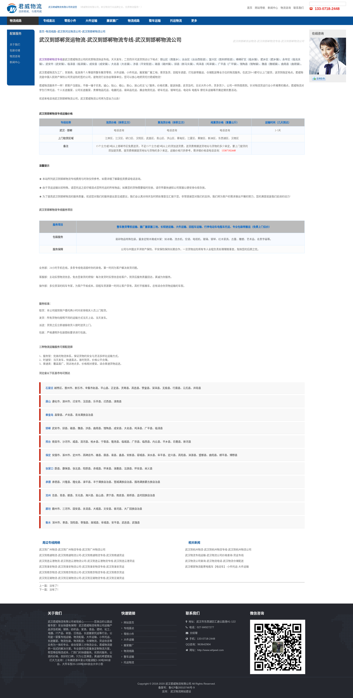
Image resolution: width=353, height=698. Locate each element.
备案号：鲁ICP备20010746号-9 (176, 687)
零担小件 (70, 20)
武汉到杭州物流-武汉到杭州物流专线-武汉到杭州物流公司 (218, 549)
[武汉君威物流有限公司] (25, 8)
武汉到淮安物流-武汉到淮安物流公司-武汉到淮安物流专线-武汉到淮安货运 (81, 566)
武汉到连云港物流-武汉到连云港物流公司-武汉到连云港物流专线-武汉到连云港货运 (87, 560)
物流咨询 (286, 7)
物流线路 (134, 20)
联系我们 (298, 7)
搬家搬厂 (112, 20)
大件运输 (91, 20)
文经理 (193, 632)
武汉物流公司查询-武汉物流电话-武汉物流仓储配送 (214, 560)
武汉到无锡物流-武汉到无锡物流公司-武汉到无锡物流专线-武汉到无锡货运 (81, 578)
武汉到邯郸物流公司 (93, 31)
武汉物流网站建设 (180, 691)
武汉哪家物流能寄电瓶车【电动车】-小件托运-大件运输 (217, 566)
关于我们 (15, 44)
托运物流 (176, 20)
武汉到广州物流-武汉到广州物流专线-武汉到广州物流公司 (72, 549)
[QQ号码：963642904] (319, 78)
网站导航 (260, 7)
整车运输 (155, 20)
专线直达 (49, 20)
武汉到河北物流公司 (69, 31)
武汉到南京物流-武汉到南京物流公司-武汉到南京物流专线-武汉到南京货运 (81, 572)
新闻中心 (273, 7)
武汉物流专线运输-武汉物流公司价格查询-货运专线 (214, 555)
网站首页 (128, 622)
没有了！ (54, 585)
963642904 (204, 644)
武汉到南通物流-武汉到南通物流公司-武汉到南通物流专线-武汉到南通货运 (81, 555)
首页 (249, 7)
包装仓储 (15, 50)
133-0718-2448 (327, 9)
